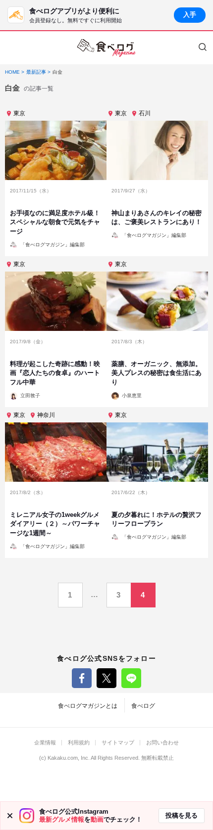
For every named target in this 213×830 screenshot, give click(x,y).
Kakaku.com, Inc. (69, 758)
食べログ (143, 705)
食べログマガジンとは (87, 705)
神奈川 (46, 415)
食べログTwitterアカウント (106, 678)
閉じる (9, 816)
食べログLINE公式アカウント (131, 678)
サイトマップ (118, 742)
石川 (145, 113)
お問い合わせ (162, 742)
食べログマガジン (106, 48)
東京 (19, 113)
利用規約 (79, 742)
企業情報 (45, 742)
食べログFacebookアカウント (82, 678)
